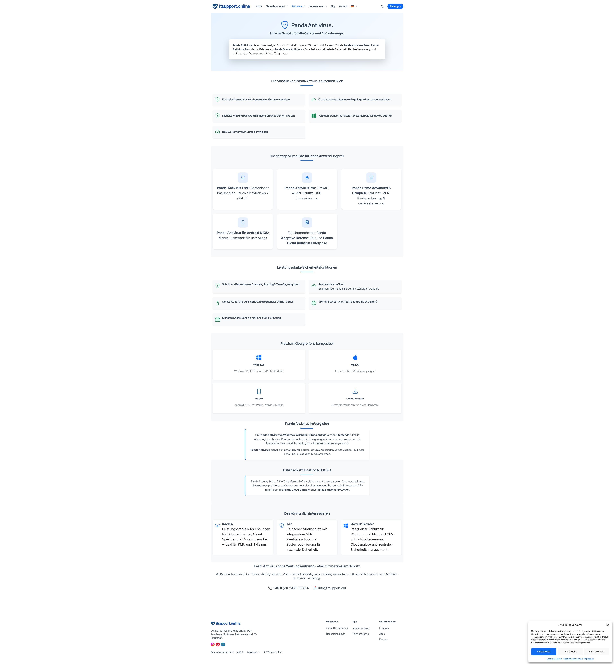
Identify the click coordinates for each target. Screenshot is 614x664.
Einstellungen (596, 651)
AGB (239, 652)
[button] (607, 624)
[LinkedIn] (223, 644)
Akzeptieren (543, 651)
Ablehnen (570, 651)
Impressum (589, 658)
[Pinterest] (217, 644)
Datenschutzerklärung (573, 658)
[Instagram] (212, 644)
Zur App (394, 6)
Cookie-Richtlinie (554, 658)
